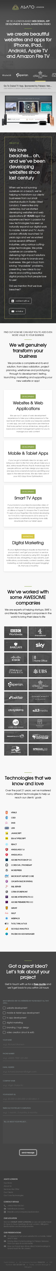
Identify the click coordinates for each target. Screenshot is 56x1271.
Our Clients (8, 1192)
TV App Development (16, 1017)
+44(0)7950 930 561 (15, 1205)
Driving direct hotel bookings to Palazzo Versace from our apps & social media (28, 1242)
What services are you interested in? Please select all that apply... (26, 1002)
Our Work (8, 1183)
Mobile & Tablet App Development (23, 1012)
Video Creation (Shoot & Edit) (20, 1032)
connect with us (22, 300)
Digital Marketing (15, 1022)
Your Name (7, 1040)
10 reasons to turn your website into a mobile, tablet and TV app (29, 1237)
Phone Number (8, 1053)
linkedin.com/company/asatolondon (23, 1212)
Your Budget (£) (9, 1094)
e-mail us (19, 311)
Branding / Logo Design (18, 1027)
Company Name (9, 1081)
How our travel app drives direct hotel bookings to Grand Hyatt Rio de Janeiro (28, 1247)
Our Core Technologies (13, 1195)
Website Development (17, 1008)
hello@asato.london (15, 1209)
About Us (7, 1186)
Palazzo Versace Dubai (40, 75)
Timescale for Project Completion (17, 1108)
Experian (22, 75)
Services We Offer (11, 1189)
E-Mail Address (8, 1067)
